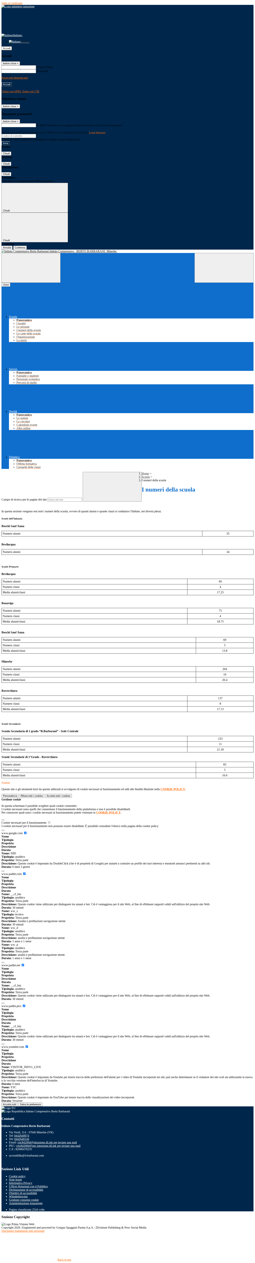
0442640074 (21, 1135)
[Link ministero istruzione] (18, 6)
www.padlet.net (11, 965)
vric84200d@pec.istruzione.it (48, 1145)
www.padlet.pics (11, 1006)
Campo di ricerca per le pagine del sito (24, 499)
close (6, 284)
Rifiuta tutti (32, 795)
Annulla (7, 247)
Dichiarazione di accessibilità (26, 1189)
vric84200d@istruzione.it (47, 1142)
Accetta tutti (58, 795)
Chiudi (6, 153)
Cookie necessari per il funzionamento (24, 822)
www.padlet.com (11, 873)
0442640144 (21, 1139)
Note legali (15, 1179)
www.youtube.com (13, 1046)
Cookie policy (17, 1176)
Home (145, 473)
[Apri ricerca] (224, 268)
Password (42, 71)
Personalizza (10, 795)
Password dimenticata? (14, 77)
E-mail (41, 125)
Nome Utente (45, 67)
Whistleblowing (18, 1196)
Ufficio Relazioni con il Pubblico (28, 1186)
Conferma (20, 247)
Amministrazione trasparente (26, 1203)
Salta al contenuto (11, 3)
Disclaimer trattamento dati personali (22, 1231)
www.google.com (12, 833)
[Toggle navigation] (30, 268)
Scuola (146, 476)
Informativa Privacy (20, 1183)
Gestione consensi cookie (24, 1199)
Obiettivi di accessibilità (23, 1193)
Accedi (6, 48)
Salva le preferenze (30, 1104)
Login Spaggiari (97, 132)
